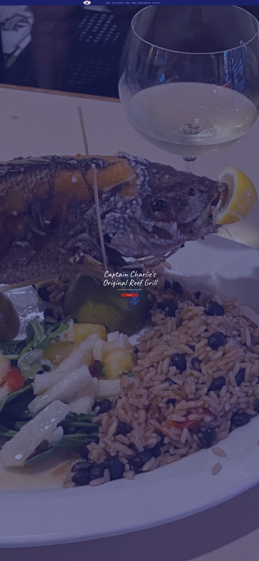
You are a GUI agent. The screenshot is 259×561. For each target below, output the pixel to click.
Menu (108, 2)
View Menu (129, 295)
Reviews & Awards (144, 2)
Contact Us (156, 2)
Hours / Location (118, 2)
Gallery (134, 2)
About (128, 2)
